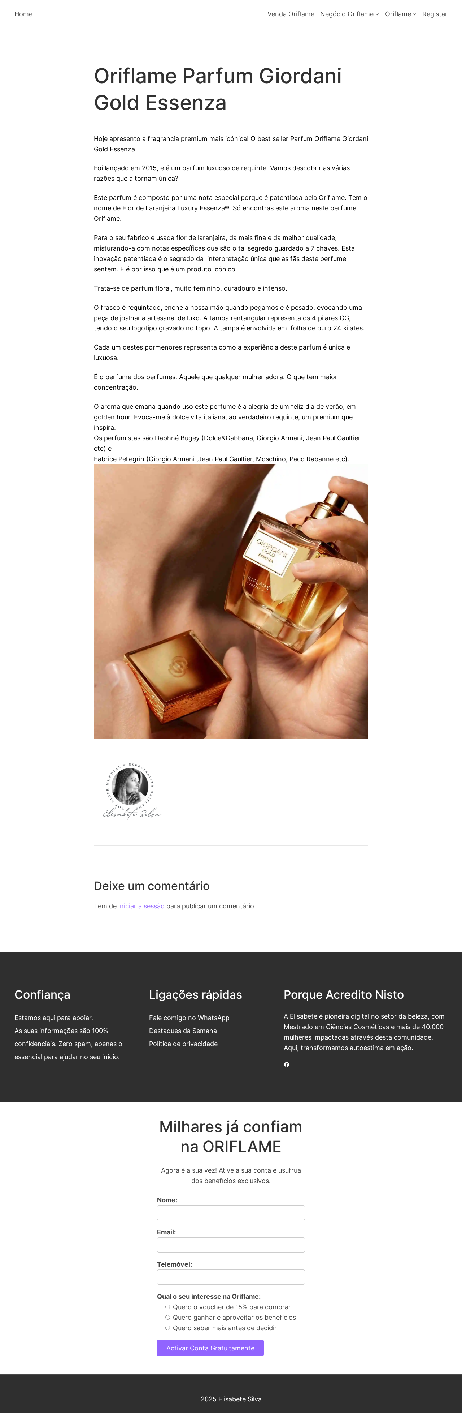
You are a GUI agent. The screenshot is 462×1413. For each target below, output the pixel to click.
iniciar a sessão (141, 906)
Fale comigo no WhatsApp (189, 1018)
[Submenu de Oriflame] (415, 14)
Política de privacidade (183, 1044)
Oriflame (398, 14)
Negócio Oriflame (347, 14)
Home (23, 14)
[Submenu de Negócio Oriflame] (377, 14)
